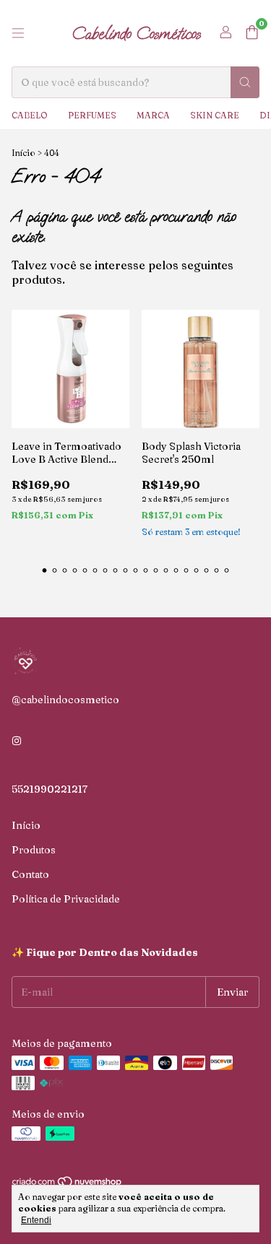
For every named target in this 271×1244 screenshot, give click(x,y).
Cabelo (30, 115)
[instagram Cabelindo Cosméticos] (17, 741)
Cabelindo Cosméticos (136, 33)
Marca (153, 115)
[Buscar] (245, 82)
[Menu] (18, 33)
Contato (30, 874)
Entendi (36, 1220)
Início (23, 152)
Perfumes (92, 115)
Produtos (34, 849)
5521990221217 (49, 789)
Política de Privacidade (66, 898)
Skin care (214, 115)
